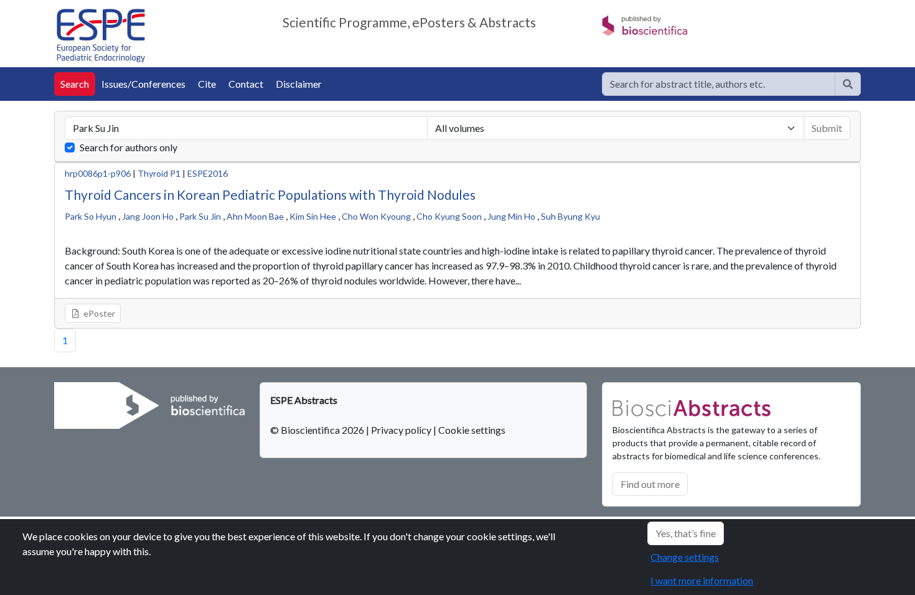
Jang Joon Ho (148, 216)
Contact (245, 84)
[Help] (848, 84)
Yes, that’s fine (685, 533)
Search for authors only (128, 147)
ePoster (98, 313)
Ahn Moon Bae (255, 216)
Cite (207, 84)
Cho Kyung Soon (449, 216)
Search (74, 84)
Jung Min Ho (511, 216)
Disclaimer (299, 84)
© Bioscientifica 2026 (318, 430)
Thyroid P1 (159, 173)
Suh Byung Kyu (570, 216)
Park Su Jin (200, 216)
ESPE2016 (207, 173)
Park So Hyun (90, 216)
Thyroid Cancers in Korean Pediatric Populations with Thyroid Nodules (270, 194)
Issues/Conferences (143, 84)
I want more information (701, 580)
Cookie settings (471, 430)
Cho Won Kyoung (376, 216)
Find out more (650, 484)
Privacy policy (401, 430)
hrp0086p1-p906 (98, 173)
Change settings (684, 557)
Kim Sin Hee (312, 216)
